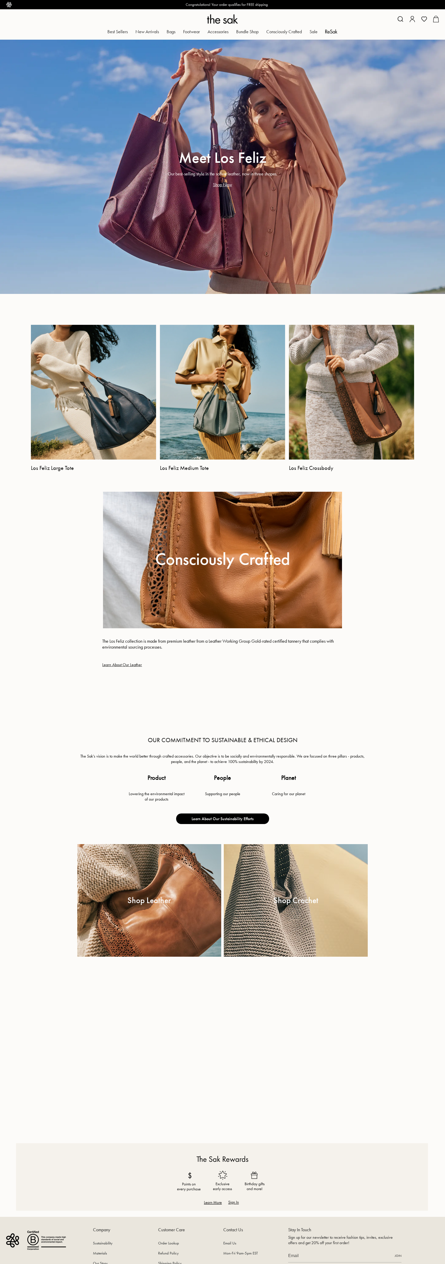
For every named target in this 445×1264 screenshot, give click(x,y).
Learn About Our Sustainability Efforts (223, 818)
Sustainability (103, 1243)
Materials (100, 1253)
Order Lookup (168, 1243)
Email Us (229, 1243)
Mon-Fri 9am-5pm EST (240, 1253)
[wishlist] (424, 19)
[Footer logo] (12, 1240)
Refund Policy (168, 1253)
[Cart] (436, 19)
